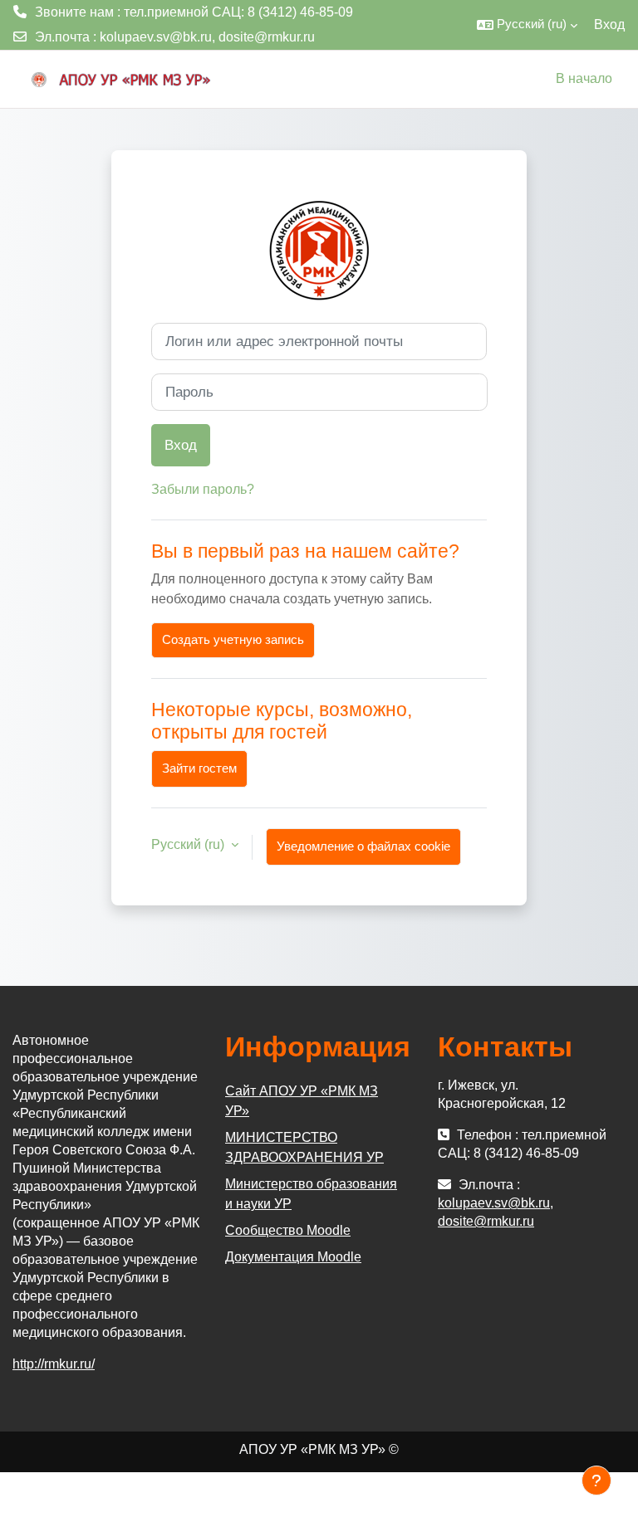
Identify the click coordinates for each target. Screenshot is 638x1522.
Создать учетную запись (233, 639)
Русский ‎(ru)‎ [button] (189, 844)
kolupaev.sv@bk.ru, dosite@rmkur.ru (207, 37)
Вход (609, 24)
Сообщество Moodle (288, 1230)
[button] (527, 25)
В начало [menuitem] (584, 78)
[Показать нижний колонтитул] (596, 1480)
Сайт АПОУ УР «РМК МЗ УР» (301, 1101)
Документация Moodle (293, 1257)
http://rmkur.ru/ (53, 1364)
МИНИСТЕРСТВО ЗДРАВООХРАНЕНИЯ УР (304, 1147)
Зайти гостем (199, 768)
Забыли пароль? (202, 489)
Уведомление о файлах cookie (363, 846)
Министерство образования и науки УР (311, 1194)
